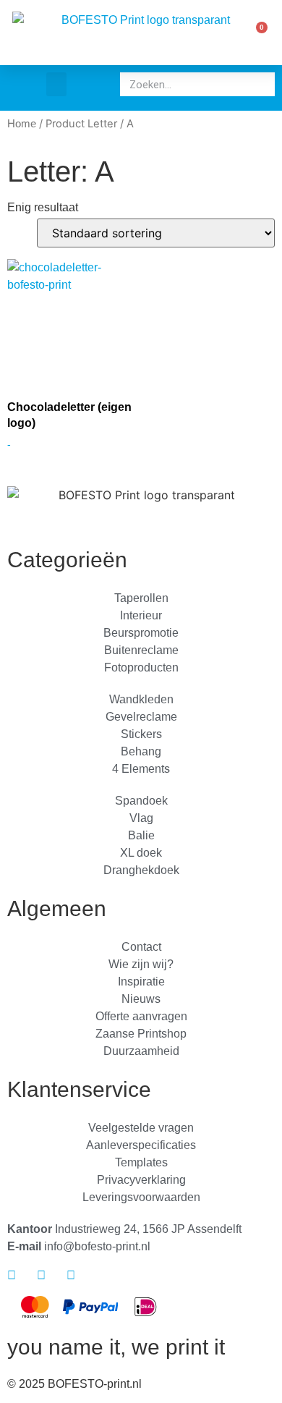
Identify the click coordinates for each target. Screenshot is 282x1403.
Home (21, 124)
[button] (56, 84)
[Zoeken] (260, 84)
